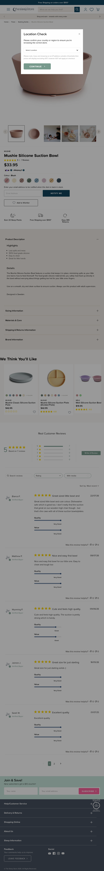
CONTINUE (36, 66)
